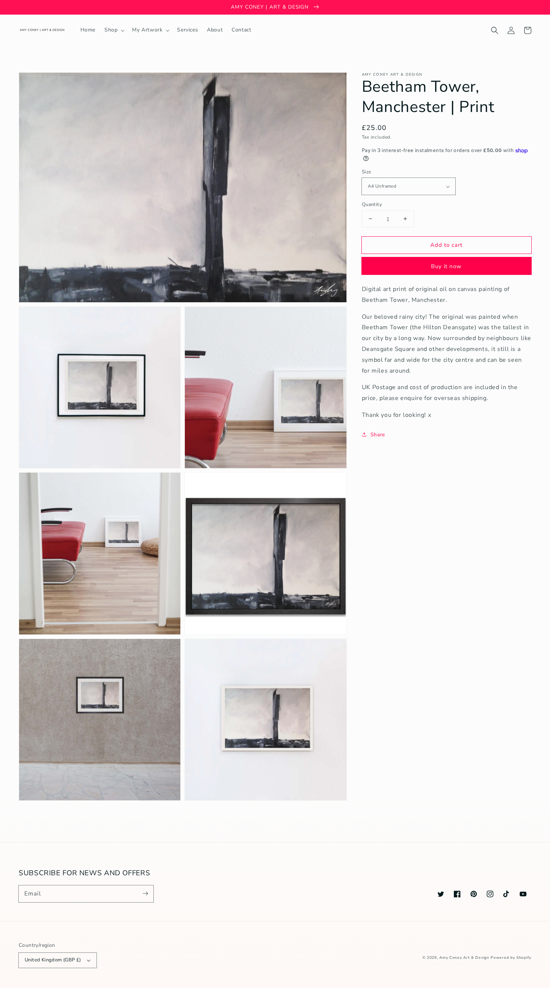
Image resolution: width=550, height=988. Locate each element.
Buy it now (446, 266)
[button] (494, 30)
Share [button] (377, 434)
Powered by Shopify (511, 957)
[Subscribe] (145, 893)
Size (367, 172)
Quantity (372, 204)
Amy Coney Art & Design (464, 957)
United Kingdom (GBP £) (53, 960)
